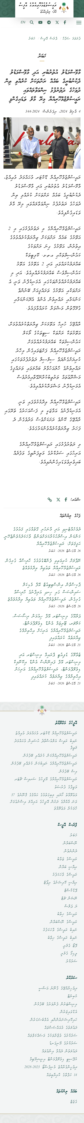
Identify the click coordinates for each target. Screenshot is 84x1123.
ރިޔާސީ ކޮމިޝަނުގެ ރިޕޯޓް (60, 882)
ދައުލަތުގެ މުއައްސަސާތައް (60, 1028)
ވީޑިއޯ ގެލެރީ (69, 953)
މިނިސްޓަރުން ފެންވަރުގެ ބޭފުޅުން (55, 1004)
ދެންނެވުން (70, 851)
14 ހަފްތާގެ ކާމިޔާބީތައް (61, 1075)
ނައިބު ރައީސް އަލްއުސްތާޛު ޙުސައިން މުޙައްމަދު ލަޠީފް (45, 745)
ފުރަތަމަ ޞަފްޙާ (71, 39)
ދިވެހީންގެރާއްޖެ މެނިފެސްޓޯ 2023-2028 (50, 1067)
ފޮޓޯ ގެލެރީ (70, 946)
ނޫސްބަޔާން (70, 843)
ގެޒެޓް (73, 1102)
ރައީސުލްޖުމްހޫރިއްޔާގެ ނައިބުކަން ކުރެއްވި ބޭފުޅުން (44, 763)
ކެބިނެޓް (72, 996)
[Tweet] (58, 500)
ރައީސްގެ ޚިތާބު (67, 914)
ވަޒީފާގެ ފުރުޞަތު (65, 787)
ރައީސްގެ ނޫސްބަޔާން (63, 922)
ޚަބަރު (31, 39)
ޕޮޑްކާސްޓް (70, 890)
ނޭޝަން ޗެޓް (69, 898)
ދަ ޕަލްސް (70, 906)
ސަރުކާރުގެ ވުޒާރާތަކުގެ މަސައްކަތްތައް (52, 1035)
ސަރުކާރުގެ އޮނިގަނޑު (63, 1043)
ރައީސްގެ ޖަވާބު (67, 859)
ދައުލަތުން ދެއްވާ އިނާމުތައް (59, 1051)
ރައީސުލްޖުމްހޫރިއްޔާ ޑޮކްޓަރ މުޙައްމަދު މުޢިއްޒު (46, 733)
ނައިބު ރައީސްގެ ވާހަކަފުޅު (60, 930)
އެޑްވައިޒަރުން (68, 1012)
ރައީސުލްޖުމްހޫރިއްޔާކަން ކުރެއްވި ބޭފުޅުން (50, 755)
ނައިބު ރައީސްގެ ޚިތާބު (62, 938)
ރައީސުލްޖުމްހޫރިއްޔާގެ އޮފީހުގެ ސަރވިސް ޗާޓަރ (46, 779)
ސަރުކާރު (71, 961)
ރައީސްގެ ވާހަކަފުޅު (64, 874)
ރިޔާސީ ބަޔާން (68, 867)
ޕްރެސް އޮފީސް (48, 39)
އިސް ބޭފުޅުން (68, 771)
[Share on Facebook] (66, 500)
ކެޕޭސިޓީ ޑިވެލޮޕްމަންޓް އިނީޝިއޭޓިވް (53, 1059)
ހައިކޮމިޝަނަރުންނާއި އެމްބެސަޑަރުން (53, 1020)
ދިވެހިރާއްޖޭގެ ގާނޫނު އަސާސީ (57, 988)
